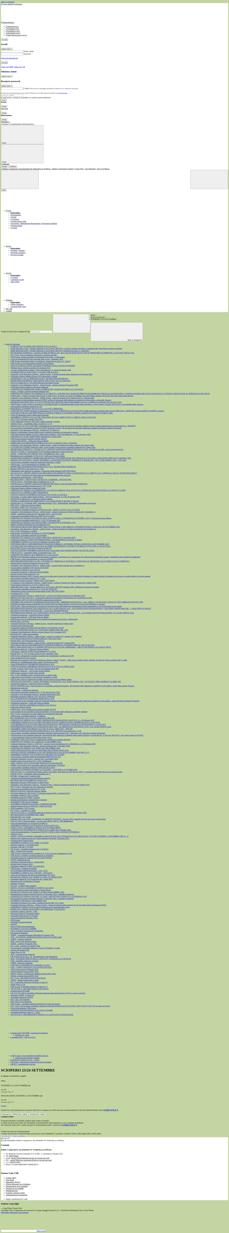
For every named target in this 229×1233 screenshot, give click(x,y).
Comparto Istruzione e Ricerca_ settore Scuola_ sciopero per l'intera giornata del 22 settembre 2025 (47, 596)
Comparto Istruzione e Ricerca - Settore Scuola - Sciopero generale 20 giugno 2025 (41, 624)
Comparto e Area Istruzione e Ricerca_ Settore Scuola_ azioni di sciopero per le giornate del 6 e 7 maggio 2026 (52, 398)
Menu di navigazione (134, 340)
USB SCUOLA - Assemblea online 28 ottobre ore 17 (30, 774)
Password (27, 54)
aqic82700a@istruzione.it (30, 1158)
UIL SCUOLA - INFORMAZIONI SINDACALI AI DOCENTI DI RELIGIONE (41, 1015)
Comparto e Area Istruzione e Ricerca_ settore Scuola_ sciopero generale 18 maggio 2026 (44, 385)
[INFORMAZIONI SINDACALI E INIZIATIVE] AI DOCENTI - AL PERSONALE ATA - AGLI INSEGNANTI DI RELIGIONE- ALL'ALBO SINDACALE (72, 613)
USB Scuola (15, 920)
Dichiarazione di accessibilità (17, 1186)
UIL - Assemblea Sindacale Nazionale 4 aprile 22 (29, 982)
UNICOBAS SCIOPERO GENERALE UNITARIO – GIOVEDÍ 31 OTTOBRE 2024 (43, 770)
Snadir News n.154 (17, 985)
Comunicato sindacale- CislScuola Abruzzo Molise (29, 572)
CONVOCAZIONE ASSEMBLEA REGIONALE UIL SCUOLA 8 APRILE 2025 (42, 667)
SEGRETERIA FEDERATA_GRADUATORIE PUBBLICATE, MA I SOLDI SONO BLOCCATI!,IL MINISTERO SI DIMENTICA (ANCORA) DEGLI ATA (72, 353)
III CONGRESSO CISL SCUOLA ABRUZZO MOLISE (32, 718)
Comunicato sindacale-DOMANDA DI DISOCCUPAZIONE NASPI (37, 628)
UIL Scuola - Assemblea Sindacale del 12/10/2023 (29, 849)
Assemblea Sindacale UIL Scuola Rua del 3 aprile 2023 (31, 879)
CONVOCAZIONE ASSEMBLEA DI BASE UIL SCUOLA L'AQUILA (38, 495)
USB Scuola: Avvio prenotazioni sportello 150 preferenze (32, 364)
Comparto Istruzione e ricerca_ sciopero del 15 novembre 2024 (34, 759)
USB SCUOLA (16, 834)
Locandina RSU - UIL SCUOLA (23, 1037)
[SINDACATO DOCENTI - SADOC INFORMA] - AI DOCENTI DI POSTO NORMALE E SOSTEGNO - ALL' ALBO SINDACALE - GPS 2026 (68, 460)
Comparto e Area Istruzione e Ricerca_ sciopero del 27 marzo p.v (35, 430)
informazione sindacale (19, 688)
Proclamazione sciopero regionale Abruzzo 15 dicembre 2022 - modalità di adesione (42, 894)
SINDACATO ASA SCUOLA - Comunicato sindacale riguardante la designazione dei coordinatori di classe (51, 598)
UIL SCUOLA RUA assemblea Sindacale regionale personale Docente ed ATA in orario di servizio (47, 993)
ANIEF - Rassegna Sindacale (21, 963)
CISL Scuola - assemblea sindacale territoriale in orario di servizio (35, 1004)
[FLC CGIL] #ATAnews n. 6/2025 (23, 531)
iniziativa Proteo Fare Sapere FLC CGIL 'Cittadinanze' (31, 761)
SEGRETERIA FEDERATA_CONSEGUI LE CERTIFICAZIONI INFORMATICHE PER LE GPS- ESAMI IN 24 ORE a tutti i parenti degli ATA (67, 449)
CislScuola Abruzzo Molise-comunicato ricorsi (28, 488)
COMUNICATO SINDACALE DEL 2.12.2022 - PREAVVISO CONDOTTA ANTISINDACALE (48, 896)
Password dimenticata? (9, 58)
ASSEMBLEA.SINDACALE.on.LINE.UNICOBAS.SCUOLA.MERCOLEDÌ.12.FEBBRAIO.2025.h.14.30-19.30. (55, 722)
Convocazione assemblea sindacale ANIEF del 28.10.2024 (32, 767)
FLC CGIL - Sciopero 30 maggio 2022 (25, 946)
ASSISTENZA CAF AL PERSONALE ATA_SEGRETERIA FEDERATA (39, 379)
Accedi (4, 39)
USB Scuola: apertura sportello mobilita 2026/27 (28, 439)
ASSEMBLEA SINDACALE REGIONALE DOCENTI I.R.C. (34, 826)
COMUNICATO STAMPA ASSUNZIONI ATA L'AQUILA (33, 346)
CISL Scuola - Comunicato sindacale (24, 690)
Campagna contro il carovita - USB (23, 911)
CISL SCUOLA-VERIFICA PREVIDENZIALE (29, 492)
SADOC (13, 924)
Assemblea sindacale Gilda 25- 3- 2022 (25, 1012)
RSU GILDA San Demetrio (21, 1002)
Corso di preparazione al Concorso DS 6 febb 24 (28, 823)
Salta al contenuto (7, 2)
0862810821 (14, 1156)
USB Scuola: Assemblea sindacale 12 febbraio (27, 716)
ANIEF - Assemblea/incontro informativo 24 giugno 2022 (32, 935)
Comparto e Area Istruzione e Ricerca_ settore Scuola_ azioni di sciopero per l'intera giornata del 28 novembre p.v (53, 529)
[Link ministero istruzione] (11, 4)
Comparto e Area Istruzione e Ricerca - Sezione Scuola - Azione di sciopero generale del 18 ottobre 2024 (49, 785)
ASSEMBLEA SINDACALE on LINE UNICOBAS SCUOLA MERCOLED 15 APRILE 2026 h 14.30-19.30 (53, 417)
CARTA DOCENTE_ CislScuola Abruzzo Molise (29, 441)
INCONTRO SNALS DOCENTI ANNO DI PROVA (31, 548)
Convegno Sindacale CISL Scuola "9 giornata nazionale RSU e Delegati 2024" (40, 793)
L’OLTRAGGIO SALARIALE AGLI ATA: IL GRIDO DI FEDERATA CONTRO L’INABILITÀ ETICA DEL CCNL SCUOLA (60, 546)
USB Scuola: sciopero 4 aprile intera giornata (27, 673)
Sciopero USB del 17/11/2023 (21, 847)
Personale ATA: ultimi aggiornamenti (24, 634)
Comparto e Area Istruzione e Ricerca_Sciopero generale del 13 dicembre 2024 (40, 746)
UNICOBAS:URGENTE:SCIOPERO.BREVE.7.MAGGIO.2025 (35, 639)
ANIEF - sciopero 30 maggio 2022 (23, 944)
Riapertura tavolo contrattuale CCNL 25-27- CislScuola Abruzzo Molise (37, 456)
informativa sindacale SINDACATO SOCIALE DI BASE (32, 697)
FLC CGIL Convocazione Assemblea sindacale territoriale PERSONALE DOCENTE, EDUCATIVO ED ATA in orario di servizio (60, 1006)
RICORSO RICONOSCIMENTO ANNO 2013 (28, 780)
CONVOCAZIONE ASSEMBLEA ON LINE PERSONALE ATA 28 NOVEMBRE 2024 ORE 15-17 (49, 752)
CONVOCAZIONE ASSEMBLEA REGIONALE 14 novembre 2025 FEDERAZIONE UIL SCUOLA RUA (52, 550)
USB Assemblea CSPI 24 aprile (22, 808)
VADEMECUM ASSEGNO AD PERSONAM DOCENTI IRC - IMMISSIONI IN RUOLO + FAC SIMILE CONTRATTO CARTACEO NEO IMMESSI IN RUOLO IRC (76, 602)
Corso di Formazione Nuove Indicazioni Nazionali (29, 415)
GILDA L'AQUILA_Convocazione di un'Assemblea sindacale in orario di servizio (41, 452)
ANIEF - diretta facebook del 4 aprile (24, 980)
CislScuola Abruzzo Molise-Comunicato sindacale (29, 387)
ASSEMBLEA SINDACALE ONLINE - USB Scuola (31, 873)
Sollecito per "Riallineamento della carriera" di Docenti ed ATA (34, 662)
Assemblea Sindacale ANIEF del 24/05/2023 (27, 866)
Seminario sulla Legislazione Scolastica (25, 881)
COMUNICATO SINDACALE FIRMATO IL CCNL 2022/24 (34, 555)
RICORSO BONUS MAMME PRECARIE (27, 815)
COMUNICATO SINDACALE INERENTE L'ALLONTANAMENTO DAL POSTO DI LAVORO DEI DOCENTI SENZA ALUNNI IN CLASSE (68, 490)
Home (93, 315)
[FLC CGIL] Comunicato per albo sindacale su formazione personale (36, 714)
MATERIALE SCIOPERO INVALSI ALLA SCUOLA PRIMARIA (36, 409)
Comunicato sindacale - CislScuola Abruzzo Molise (29, 615)
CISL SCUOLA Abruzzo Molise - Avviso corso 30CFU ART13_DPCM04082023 (41, 821)
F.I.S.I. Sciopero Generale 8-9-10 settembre (26, 931)
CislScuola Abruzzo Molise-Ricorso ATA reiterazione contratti (33, 376)
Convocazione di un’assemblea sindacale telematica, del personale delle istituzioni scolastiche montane (48, 712)
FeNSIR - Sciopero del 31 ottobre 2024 (25, 776)
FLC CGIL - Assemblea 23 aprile (23, 810)
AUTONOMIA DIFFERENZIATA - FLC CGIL (29, 871)
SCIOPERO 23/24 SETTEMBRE (23, 929)
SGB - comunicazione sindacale (22, 954)
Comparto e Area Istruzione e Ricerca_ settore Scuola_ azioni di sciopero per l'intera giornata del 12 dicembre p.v (53, 512)
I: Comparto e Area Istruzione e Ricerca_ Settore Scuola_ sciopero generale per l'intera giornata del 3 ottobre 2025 (53, 583)
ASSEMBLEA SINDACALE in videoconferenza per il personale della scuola (40, 907)
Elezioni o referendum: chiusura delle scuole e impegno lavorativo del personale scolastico (44, 432)
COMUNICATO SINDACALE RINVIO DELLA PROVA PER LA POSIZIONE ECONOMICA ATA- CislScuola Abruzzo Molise (60, 518)
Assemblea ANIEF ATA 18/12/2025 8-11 (26, 507)
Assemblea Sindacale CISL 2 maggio (24, 795)
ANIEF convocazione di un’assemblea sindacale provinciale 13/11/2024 (37, 765)
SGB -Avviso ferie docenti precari (23, 942)
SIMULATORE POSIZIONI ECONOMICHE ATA (30, 525)
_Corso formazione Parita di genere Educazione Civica (31, 737)
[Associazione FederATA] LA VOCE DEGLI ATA (29, 585)
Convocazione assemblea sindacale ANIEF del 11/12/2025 (32, 516)
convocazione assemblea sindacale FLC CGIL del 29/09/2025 (33, 589)
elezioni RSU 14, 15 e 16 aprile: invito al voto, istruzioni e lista (34, 654)
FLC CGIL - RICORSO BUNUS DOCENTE (28, 978)
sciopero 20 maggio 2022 (20, 950)
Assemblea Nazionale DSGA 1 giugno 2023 (27, 862)
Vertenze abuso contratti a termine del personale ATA (30, 368)
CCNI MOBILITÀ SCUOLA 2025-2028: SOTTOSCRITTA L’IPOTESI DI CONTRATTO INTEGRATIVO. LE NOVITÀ (58, 725)
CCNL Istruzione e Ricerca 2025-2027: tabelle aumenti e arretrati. (35, 422)
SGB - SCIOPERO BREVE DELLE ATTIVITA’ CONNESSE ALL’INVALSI (40, 959)
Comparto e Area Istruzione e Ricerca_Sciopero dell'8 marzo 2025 (35, 694)
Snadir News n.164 (17, 952)
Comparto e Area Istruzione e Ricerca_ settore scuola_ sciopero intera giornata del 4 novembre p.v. (47, 566)
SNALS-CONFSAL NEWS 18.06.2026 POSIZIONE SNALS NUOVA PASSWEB (42, 366)
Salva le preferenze (19, 1136)
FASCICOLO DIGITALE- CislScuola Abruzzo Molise (31, 499)
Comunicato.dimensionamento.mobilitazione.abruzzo (30, 778)
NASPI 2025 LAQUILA (20, 621)
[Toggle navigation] (20, 179)
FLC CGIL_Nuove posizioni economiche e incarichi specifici (33, 355)
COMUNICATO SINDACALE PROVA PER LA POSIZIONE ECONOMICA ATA (43, 523)
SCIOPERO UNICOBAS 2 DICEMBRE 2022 (28, 901)
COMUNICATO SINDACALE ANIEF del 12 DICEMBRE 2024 (35, 742)
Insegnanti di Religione (19, 933)
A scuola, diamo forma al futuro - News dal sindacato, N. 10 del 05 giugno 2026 (40, 370)
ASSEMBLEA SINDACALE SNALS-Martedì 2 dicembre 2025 (35, 542)
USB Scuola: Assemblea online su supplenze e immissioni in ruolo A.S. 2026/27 (40, 361)
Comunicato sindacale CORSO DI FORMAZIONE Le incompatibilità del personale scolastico (46, 540)
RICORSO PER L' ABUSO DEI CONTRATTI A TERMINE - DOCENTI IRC (41, 480)
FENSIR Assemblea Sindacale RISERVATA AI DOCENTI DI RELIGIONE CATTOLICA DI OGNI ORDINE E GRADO (57, 604)
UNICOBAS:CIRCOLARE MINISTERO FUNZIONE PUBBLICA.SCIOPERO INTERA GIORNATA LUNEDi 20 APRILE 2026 (61, 413)
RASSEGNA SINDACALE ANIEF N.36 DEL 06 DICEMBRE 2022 (37, 892)
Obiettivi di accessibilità (15, 1189)
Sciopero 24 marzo (17, 884)
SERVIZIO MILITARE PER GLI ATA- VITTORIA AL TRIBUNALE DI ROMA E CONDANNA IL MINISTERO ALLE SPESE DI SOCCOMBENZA (70, 561)
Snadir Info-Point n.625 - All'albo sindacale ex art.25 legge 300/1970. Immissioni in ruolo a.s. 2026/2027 (49, 351)
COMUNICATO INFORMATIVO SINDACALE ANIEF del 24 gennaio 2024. (40, 830)
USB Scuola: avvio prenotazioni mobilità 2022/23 (29, 1056)
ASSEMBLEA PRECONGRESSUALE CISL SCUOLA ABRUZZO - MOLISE (41, 729)
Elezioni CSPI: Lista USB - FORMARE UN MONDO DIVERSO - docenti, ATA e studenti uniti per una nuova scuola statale (58, 819)
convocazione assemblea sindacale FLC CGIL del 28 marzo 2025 (35, 692)
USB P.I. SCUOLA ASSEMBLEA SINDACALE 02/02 (32, 888)
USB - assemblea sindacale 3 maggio (24, 961)
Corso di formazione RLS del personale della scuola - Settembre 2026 (36, 359)
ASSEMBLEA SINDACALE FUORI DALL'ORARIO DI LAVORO (37, 755)
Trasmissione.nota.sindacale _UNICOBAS (26, 477)
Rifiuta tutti (20, 1114)
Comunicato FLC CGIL (19, 593)
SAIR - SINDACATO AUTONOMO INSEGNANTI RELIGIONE (36, 763)
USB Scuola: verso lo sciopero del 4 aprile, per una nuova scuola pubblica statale (40, 679)
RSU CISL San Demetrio (20, 1000)
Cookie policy (11, 1178)
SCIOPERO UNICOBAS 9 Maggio (24, 802)
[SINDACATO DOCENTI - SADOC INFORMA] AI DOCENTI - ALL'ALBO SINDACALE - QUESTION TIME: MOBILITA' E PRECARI (65, 682)
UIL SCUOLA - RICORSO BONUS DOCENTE (29, 989)
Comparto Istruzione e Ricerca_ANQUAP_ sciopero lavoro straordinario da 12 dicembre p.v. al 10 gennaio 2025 (53, 744)
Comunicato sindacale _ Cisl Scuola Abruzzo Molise (30, 671)
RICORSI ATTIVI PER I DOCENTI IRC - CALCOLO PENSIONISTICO (39, 611)
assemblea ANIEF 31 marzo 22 (22, 995)
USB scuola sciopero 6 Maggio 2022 (24, 969)
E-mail (26, 88)
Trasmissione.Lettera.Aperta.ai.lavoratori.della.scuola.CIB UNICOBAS (37, 591)
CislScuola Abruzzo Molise (20, 707)
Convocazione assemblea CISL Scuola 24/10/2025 (29, 568)
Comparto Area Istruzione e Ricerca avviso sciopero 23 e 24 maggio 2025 (38, 632)
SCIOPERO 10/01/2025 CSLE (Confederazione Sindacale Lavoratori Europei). (40, 740)
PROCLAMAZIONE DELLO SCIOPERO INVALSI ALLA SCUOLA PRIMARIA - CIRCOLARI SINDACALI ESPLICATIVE (60, 647)
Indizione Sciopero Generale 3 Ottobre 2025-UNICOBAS (32, 581)
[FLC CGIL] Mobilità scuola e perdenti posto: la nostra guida (33, 675)
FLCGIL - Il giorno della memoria (23, 886)
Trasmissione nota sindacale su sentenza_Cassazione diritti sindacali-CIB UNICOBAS (43, 471)
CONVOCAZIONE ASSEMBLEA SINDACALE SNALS (33, 705)
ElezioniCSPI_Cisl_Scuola (20, 817)
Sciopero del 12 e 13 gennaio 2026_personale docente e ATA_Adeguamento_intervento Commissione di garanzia (53, 503)
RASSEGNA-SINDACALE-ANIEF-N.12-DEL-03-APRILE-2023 (36, 877)
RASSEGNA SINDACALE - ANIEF (24, 1060)
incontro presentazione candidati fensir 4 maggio (28, 800)
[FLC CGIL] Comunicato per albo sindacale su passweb (31, 787)
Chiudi (4, 106)
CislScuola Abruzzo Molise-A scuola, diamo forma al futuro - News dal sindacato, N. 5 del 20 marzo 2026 (50, 434)
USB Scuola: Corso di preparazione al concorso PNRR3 (31, 559)
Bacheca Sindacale (98, 317)
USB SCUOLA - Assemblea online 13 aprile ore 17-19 (31, 424)
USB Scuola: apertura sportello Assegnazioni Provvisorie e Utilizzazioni (37, 357)
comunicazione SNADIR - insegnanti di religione (29, 1033)
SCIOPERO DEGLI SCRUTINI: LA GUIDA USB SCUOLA (34, 372)
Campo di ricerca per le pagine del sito (15, 332)
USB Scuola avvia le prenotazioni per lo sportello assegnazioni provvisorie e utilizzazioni (44, 619)
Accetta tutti (37, 1114)
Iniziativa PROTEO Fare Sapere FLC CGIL (27, 469)
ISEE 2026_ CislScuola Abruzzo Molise (25, 505)
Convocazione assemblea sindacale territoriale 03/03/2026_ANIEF (35, 462)
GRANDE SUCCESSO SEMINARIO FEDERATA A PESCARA (36, 437)
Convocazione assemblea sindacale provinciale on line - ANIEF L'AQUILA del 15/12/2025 (45, 510)
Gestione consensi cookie (15, 1193)
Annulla (4, 166)
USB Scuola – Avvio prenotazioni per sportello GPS (30, 465)
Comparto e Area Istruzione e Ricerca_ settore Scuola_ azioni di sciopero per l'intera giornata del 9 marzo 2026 (52, 445)
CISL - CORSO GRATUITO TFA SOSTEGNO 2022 (31, 967)
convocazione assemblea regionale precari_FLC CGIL (31, 486)
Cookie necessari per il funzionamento (15, 1131)
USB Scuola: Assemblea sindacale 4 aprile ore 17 (29, 987)
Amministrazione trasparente (16, 1195)
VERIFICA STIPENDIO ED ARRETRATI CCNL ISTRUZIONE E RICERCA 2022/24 (44, 501)
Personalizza (6, 1114)
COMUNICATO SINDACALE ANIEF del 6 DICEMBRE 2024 (35, 748)
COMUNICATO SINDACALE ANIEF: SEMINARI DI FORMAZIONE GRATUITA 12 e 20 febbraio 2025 (52, 720)
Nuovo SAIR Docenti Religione (22, 926)
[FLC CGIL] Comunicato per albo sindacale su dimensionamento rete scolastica (40, 475)
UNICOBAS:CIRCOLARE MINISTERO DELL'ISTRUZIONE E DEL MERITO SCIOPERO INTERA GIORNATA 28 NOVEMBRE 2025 (65, 527)
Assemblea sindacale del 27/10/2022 (24, 916)
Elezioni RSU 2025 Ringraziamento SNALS (27, 641)
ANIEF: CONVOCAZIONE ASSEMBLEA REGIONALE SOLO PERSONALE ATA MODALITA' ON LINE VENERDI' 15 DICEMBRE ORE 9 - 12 (69, 836)
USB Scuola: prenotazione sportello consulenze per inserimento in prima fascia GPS (42, 656)
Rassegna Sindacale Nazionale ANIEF (25, 914)
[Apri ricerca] (209, 179)
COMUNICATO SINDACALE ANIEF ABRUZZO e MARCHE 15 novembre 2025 (43, 538)
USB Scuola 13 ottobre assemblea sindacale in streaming (31, 856)
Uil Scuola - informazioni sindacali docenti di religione (31, 1062)
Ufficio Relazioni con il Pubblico (18, 1184)
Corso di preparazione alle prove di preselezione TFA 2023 (32, 875)
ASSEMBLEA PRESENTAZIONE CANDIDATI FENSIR (33, 804)
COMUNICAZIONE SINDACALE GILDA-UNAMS (31, 1010)
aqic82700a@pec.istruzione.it (31, 1160)
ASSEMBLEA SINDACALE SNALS (25, 570)
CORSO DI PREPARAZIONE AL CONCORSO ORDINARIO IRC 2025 (39, 630)
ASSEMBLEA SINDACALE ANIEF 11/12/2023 (29, 843)
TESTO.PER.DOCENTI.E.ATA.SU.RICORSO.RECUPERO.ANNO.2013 (39, 750)
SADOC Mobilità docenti (20, 860)
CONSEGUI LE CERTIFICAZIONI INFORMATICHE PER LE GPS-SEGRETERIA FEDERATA (49, 484)
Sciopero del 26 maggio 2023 (21, 864)
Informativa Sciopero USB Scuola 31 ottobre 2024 (29, 783)
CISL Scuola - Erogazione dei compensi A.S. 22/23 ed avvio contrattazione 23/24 (41, 853)
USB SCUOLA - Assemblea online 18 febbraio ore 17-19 (32, 482)
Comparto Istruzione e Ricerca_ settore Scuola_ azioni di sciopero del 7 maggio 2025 (42, 643)
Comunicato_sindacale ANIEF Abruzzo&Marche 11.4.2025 (33, 651)
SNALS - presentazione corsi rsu (22, 1064)
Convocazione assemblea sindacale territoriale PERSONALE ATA (35, 757)
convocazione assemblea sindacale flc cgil (26, 407)
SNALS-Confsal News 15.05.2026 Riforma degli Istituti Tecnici (34, 383)
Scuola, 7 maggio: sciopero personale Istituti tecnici (29, 391)
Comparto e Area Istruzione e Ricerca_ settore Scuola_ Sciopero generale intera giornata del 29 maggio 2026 (51, 374)
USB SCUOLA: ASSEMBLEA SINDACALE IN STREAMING (35, 828)
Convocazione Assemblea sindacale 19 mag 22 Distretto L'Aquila (35, 948)
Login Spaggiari (62, 93)
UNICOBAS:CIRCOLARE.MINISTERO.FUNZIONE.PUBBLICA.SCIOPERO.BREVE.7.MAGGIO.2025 (52, 645)
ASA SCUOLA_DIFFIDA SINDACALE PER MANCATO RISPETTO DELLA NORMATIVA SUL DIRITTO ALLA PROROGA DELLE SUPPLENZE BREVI (73, 473)
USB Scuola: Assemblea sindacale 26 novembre (28, 535)
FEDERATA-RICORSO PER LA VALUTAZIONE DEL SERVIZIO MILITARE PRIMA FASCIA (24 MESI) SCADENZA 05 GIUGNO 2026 (65, 402)
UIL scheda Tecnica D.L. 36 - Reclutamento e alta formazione (33, 957)
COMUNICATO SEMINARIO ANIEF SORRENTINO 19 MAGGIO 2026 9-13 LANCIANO (46, 389)
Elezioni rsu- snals (22, 1035)
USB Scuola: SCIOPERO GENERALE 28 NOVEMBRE (32, 533)
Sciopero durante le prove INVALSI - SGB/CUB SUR (31, 806)
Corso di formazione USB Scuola (23, 1008)
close (4, 190)
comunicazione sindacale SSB (21, 626)
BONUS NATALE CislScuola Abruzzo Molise (28, 791)
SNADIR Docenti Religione (21, 922)
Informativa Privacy (13, 1182)
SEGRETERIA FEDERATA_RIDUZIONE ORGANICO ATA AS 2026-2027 (40, 381)
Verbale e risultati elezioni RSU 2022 (24, 976)
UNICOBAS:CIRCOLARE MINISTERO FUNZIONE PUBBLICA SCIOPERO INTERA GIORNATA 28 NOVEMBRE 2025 (59, 544)
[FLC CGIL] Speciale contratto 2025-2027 (26, 419)
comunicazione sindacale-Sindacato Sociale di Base (29, 563)
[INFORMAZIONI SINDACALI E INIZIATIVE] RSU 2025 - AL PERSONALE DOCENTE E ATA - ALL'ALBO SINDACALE (60, 727)
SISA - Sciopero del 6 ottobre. (21, 851)
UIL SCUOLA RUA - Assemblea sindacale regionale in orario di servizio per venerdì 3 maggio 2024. (48, 813)
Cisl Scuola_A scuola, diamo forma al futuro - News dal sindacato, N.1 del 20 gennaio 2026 (45, 497)
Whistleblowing (12, 1191)
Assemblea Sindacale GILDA (21, 997)
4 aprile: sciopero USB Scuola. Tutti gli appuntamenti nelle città (34, 669)
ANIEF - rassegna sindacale (21, 939)
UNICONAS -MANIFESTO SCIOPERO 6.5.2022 (30, 965)
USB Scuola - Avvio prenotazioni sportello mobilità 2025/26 (33, 709)
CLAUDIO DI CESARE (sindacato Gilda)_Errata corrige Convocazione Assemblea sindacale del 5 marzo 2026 (52, 447)
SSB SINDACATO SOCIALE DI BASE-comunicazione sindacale (36, 600)
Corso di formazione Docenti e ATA (24, 918)
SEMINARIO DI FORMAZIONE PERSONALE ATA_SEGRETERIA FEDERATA (43, 467)
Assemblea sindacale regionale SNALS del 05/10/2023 (31, 858)
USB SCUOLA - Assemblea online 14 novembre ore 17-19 (32, 553)
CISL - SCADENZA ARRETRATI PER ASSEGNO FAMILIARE (36, 937)
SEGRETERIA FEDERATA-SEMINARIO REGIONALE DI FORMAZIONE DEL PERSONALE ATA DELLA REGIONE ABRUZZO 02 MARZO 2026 (70, 458)
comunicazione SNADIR (20, 991)
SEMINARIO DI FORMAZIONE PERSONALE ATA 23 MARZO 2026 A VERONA (43, 443)
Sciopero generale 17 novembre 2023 (24, 845)
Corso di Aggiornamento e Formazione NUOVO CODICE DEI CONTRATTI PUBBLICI (45, 832)
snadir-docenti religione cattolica (27, 1058)
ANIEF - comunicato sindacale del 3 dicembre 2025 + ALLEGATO (36, 514)
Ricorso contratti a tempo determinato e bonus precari (30, 890)
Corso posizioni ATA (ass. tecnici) (23, 658)
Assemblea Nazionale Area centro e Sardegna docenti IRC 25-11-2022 (37, 903)
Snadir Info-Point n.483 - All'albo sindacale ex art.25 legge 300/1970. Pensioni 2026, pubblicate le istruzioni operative (54, 587)
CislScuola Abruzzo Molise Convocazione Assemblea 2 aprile (33, 677)
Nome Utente (28, 51)
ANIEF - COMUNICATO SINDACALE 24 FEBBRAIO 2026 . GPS (37, 454)
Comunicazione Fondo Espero (21, 841)
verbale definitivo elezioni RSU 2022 (24, 972)
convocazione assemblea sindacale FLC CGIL (27, 578)
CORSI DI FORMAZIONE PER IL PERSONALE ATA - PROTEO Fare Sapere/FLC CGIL (46, 731)
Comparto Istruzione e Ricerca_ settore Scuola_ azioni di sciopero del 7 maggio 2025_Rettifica (46, 636)
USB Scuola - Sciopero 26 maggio (23, 868)
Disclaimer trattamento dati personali (14, 1213)
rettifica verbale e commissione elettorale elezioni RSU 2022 (33, 974)
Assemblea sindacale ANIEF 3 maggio (25, 798)
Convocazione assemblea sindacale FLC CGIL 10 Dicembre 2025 (35, 520)
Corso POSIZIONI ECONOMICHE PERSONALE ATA (32, 664)
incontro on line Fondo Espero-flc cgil (24, 574)
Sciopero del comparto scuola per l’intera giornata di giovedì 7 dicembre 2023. (39, 838)
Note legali (10, 1180)
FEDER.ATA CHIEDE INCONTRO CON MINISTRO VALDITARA (37, 909)
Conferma (12, 166)
